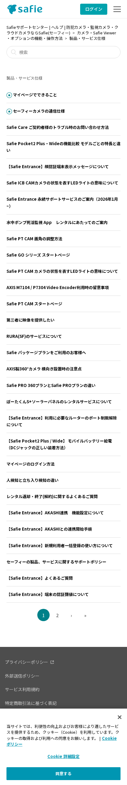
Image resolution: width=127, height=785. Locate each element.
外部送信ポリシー (22, 676)
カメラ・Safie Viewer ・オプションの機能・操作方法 (61, 35)
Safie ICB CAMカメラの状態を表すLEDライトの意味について (62, 183)
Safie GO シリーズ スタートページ (38, 255)
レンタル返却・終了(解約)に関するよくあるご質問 (52, 496)
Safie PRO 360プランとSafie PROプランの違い (51, 385)
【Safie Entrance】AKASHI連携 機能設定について (55, 513)
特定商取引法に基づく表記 (31, 703)
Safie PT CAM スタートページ (34, 304)
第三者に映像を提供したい (30, 320)
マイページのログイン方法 (30, 464)
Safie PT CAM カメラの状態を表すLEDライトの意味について (62, 271)
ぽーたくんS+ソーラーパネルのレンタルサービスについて (59, 401)
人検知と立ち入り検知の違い (32, 480)
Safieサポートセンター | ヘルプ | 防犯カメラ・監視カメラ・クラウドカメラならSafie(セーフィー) (62, 30)
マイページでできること (35, 95)
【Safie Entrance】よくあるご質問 (39, 578)
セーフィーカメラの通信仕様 (39, 111)
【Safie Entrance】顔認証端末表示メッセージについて (57, 166)
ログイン (93, 9)
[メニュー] (117, 9)
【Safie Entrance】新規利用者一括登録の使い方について (59, 545)
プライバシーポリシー (26, 662)
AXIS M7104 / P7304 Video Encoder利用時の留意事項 (57, 287)
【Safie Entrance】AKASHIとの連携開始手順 (49, 529)
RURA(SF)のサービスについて (34, 336)
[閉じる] (119, 717)
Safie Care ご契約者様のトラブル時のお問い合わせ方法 (57, 127)
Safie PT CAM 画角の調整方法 (34, 239)
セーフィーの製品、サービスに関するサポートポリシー (56, 562)
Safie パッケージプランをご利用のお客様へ (46, 352)
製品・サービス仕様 (87, 38)
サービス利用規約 (22, 689)
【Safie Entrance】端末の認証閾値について (47, 594)
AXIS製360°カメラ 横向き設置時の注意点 (44, 369)
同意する (63, 773)
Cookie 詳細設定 (63, 756)
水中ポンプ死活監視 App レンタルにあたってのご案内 (57, 222)
